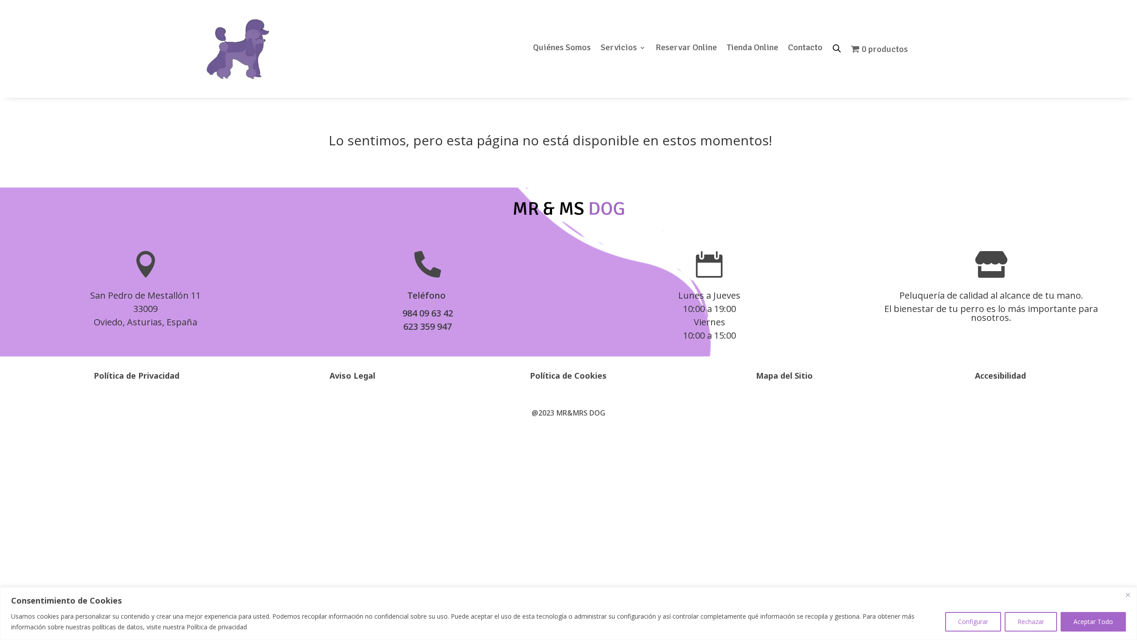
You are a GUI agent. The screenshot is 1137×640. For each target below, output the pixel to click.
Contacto (805, 48)
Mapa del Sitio (784, 375)
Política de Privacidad (136, 375)
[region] (568, 613)
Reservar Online (686, 48)
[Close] (1127, 594)
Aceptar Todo (1093, 621)
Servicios (618, 48)
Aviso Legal (352, 375)
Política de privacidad (217, 627)
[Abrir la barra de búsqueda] (836, 47)
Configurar (973, 621)
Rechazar (1031, 621)
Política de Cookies (568, 375)
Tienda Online (752, 48)
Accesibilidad (1000, 375)
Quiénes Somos (562, 48)
